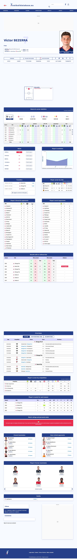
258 (59, 190)
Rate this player (29, 152)
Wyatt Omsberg (15, 484)
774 (62, 190)
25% (52, 386)
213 (35, 388)
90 (61, 185)
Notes (8, 61)
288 (70, 142)
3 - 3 (43, 346)
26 (27, 390)
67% (71, 185)
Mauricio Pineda (38, 484)
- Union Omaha (26, 357)
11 (54, 188)
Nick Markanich (51, 454)
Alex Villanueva (12, 450)
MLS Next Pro (8, 390)
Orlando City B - (26, 344)
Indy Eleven (8, 243)
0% (66, 185)
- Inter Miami (25, 362)
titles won (28, 61)
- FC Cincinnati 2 (26, 348)
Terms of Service (42, 552)
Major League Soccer (10, 383)
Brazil (18, 51)
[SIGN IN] (68, 4)
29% (69, 190)
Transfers (38, 61)
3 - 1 (43, 348)
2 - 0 (43, 344)
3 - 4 (43, 353)
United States (13, 51)
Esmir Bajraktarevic (51, 442)
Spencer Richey (15, 473)
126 (59, 188)
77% (66, 188)
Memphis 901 (47, 232)
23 (20, 142)
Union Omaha (9, 245)
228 (28, 142)
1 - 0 (43, 366)
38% (71, 190)
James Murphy (12, 454)
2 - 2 (43, 357)
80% (68, 383)
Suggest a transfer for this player (20, 192)
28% (61, 388)
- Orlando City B (26, 353)
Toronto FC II (8, 234)
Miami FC (8, 230)
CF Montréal (8, 248)
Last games (58, 61)
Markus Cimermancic (52, 446)
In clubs (26, 336)
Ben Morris (11, 446)
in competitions (49, 336)
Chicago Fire (12, 132)
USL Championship (9, 388)
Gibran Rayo (50, 450)
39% (68, 388)
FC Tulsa (46, 228)
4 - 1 (43, 359)
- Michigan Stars (26, 366)
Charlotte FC (46, 237)
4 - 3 (43, 350)
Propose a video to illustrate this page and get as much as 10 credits (15, 511)
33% (66, 190)
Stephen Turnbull (51, 438)
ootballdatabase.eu (23, 5)
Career (18, 61)
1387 (62, 188)
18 (27, 388)
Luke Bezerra (9, 499)
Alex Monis (11, 438)
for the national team (36, 336)
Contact (36, 552)
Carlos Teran (62, 484)
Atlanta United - (26, 359)
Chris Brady (38, 473)
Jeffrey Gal (61, 473)
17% (69, 185)
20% (61, 383)
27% (71, 188)
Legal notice (31, 552)
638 (48, 388)
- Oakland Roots (26, 368)
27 (62, 142)
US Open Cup (8, 386)
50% (65, 386)
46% (69, 188)
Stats (48, 61)
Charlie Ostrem (12, 442)
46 (48, 383)
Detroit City (47, 190)
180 (48, 386)
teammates (68, 61)
